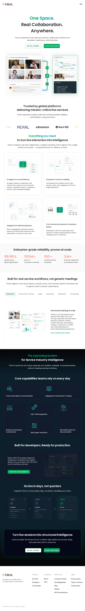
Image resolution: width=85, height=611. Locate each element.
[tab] (10, 294)
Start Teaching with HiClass (60, 333)
